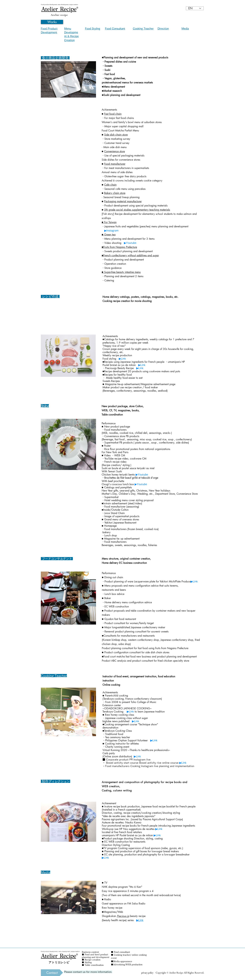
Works (52, 22)
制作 (44, 781)
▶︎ (120, 358)
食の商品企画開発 (55, 58)
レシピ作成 (50, 296)
